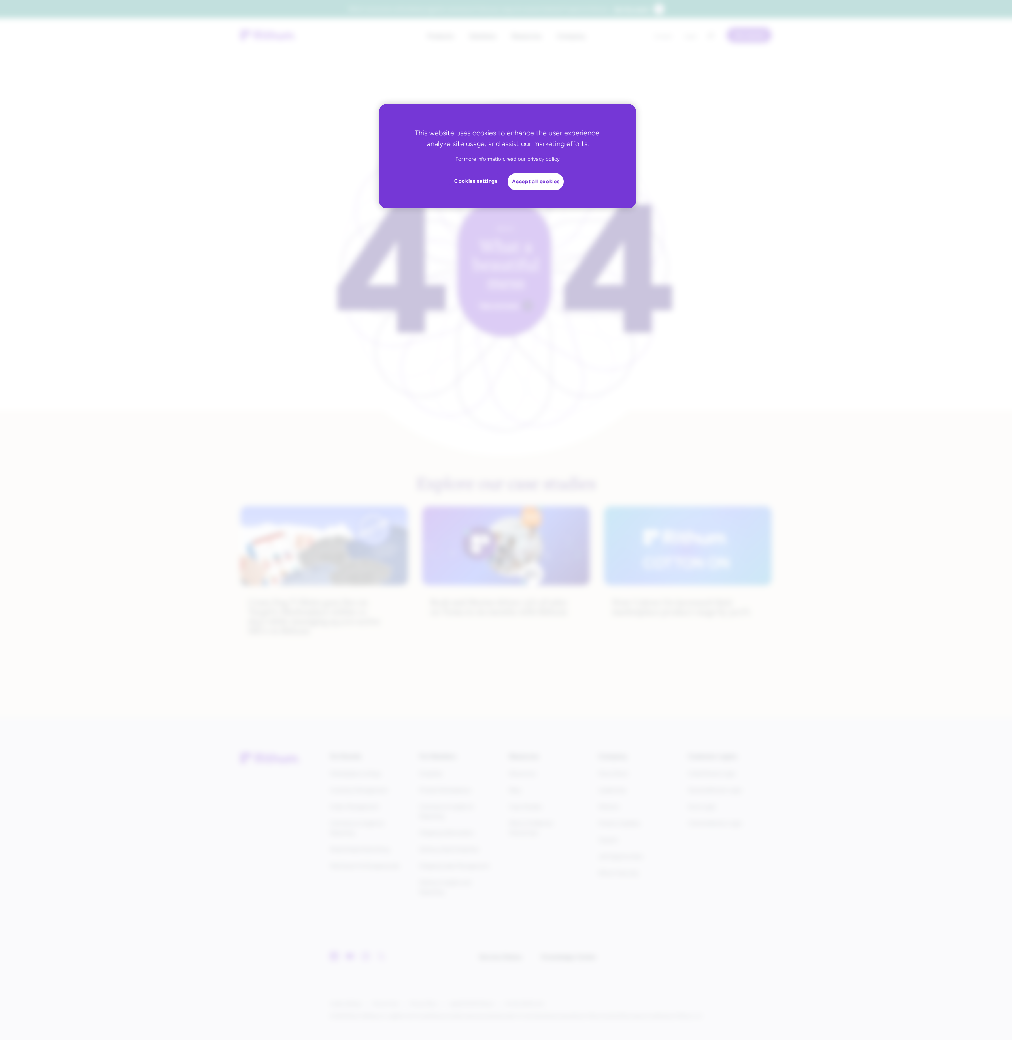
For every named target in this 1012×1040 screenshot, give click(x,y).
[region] (507, 156)
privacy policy (543, 159)
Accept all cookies (535, 181)
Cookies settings (476, 181)
